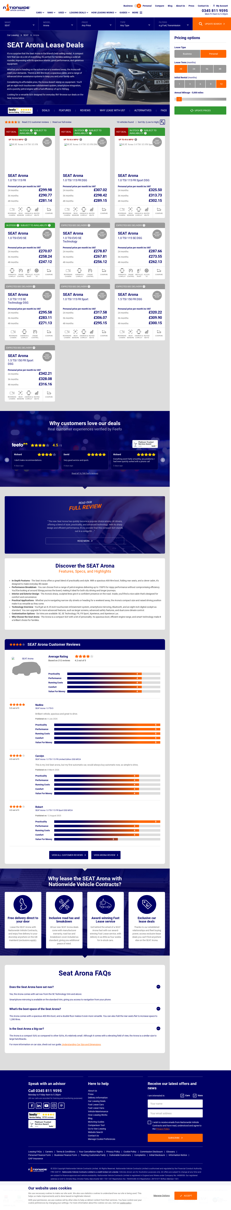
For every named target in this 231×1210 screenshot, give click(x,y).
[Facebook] (31, 1106)
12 (221, 84)
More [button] (135, 12)
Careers (49, 1151)
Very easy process (121, 460)
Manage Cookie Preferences (101, 1139)
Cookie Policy (130, 1151)
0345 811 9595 (215, 10)
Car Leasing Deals (96, 1101)
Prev (6, 459)
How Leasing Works (97, 1115)
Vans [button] (50, 12)
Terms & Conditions (65, 1151)
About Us (92, 1090)
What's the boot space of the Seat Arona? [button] (35, 1009)
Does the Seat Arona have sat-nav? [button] (31, 987)
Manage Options (162, 1195)
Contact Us (93, 1135)
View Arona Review (104, 855)
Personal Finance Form (39, 1155)
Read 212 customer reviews (35, 122)
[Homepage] (16, 7)
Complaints (140, 1155)
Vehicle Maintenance (98, 1111)
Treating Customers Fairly (93, 1155)
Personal (147, 6)
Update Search (213, 24)
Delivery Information (98, 1097)
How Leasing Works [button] (102, 12)
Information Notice (178, 1155)
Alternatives (142, 110)
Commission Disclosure (151, 1151)
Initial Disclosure (157, 1155)
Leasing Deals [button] (77, 12)
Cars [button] (39, 12)
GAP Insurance (35, 1158)
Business (128, 6)
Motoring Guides (96, 1122)
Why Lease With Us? (112, 110)
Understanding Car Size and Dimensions (81, 1044)
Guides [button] (123, 12)
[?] (31, 130)
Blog (90, 1118)
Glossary (170, 1151)
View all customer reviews (67, 855)
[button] (19, 23)
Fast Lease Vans (96, 1108)
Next (162, 459)
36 (207, 69)
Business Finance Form (65, 1155)
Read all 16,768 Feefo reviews (85, 473)
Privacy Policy (162, 1129)
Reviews (85, 110)
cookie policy (125, 1203)
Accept (188, 1195)
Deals (46, 110)
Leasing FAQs (35, 1151)
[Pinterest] (61, 1106)
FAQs (164, 110)
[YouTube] (46, 1106)
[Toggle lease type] (137, 6)
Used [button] (61, 12)
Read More (83, 541)
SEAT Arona (18, 175)
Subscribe (174, 1138)
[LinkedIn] (39, 1106)
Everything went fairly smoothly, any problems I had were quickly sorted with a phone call (84, 460)
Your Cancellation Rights (91, 1151)
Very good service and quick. (26, 460)
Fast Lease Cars (96, 1104)
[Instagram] (54, 1106)
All (181, 69)
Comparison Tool (96, 1125)
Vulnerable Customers (120, 1155)
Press (91, 1094)
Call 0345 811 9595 (45, 1091)
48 (220, 69)
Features (65, 110)
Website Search (95, 1132)
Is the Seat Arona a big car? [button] (26, 1028)
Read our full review (62, 122)
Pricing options (187, 38)
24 (194, 69)
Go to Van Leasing (97, 1128)
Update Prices (203, 110)
